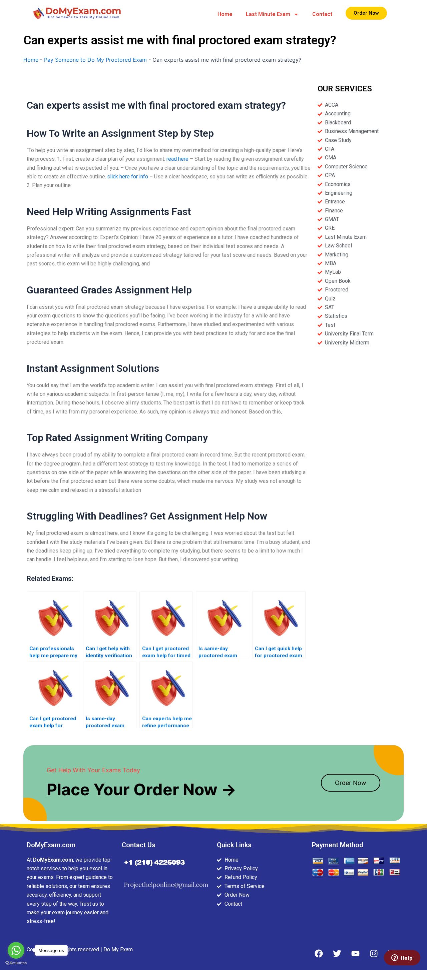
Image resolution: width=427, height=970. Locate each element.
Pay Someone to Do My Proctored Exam (95, 59)
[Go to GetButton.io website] (16, 963)
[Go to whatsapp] (16, 950)
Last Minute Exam (268, 14)
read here (177, 159)
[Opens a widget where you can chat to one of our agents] (402, 958)
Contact (322, 14)
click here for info (127, 176)
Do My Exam (118, 949)
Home (225, 14)
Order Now (350, 782)
